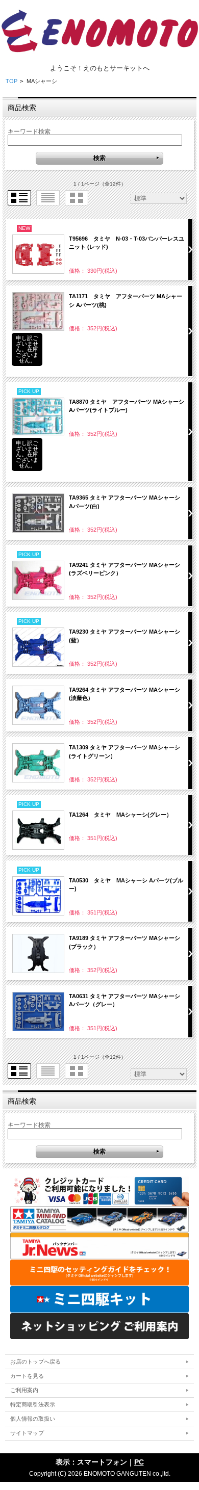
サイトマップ (27, 1433)
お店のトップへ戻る (35, 1361)
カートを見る (27, 1376)
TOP (11, 81)
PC (139, 1462)
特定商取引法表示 (32, 1404)
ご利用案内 (24, 1390)
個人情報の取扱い (32, 1419)
